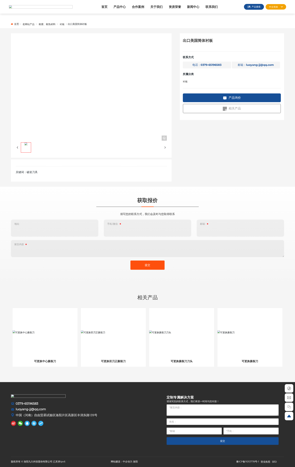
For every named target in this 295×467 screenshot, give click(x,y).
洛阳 (135, 461)
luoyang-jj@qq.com (31, 409)
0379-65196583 (27, 403)
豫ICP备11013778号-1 (247, 461)
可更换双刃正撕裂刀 (113, 361)
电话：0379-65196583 (206, 65)
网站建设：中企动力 (121, 461)
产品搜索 (256, 6)
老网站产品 (28, 24)
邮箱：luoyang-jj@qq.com (256, 65)
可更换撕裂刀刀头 (182, 361)
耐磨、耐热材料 (47, 24)
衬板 (62, 24)
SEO (274, 461)
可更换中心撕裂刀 (45, 361)
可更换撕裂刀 (250, 361)
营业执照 (265, 461)
